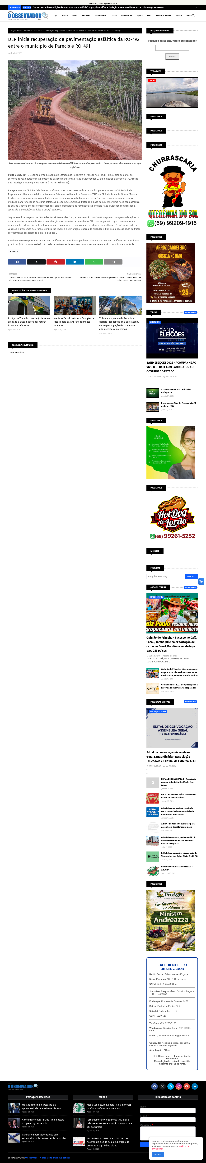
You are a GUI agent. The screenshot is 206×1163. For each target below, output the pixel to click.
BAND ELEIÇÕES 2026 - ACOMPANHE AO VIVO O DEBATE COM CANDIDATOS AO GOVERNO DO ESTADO (171, 367)
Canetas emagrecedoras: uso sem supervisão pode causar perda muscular (44, 1136)
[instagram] (178, 1086)
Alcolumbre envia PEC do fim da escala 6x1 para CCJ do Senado (43, 1121)
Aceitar (157, 1154)
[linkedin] (195, 1086)
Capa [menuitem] (55, 16)
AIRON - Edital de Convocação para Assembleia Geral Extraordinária (178, 825)
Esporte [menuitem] (139, 16)
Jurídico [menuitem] (179, 16)
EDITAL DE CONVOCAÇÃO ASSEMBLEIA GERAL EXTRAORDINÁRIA (178, 796)
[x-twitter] (162, 1086)
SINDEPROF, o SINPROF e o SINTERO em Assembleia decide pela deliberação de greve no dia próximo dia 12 (108, 1142)
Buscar (172, 56)
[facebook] (154, 1086)
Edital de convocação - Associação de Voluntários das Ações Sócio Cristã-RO (179, 854)
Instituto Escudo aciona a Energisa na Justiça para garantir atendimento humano (74, 322)
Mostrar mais (190, 312)
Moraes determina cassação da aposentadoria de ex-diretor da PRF (41, 1106)
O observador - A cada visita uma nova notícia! (47, 1158)
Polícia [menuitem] (74, 16)
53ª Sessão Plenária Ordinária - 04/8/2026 (176, 391)
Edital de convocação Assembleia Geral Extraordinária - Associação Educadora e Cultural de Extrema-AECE (171, 757)
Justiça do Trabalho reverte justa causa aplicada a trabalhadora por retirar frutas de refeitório (29, 322)
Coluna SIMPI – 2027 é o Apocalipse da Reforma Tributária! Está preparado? (179, 686)
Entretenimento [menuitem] (100, 16)
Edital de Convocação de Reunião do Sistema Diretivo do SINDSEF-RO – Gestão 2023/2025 (178, 840)
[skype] (170, 1086)
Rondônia (28, 31)
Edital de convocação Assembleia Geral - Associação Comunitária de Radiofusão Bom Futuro (177, 811)
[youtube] (186, 1086)
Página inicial (16, 31)
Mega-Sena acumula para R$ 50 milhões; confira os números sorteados (109, 1106)
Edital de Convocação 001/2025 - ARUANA (177, 868)
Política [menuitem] (65, 16)
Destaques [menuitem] (86, 16)
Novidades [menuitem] (125, 16)
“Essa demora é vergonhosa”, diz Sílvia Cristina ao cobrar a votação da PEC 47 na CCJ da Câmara (109, 1123)
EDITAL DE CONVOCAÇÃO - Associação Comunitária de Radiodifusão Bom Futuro (178, 782)
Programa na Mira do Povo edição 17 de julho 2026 (178, 405)
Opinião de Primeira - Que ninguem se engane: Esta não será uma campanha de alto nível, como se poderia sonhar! (179, 672)
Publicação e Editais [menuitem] (163, 16)
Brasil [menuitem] (149, 16)
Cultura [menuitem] (114, 16)
